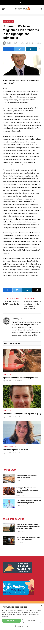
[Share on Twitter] (19, 49)
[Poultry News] (22, 8)
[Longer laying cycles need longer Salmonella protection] (9, 540)
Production (7, 374)
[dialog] (22, 616)
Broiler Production (10, 446)
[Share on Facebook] (8, 49)
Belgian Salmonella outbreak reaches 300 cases (26, 477)
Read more (5, 617)
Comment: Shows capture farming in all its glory (22, 414)
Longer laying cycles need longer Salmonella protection (28, 538)
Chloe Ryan (13, 43)
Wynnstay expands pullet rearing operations (20, 378)
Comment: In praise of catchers (15, 450)
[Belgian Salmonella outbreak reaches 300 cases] (9, 478)
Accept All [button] (11, 621)
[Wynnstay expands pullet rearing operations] (22, 360)
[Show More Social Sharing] (39, 49)
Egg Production (8, 21)
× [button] (41, 606)
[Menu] (3, 8)
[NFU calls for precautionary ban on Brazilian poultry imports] (9, 503)
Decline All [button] (32, 621)
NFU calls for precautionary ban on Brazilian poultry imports (28, 502)
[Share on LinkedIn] (31, 49)
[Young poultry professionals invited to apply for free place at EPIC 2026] (9, 491)
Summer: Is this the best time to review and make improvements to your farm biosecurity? (28, 527)
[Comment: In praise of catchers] (22, 432)
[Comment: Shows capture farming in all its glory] (22, 396)
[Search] (41, 8)
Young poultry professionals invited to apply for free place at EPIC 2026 (27, 490)
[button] (22, 626)
